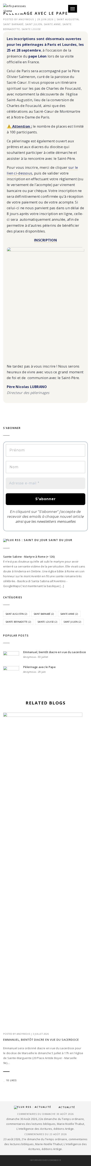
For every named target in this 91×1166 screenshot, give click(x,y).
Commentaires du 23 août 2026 (45, 1134)
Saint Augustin (68, 19)
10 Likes (11, 1080)
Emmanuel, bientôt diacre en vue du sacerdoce (54, 652)
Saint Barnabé (13, 24)
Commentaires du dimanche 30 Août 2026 (45, 1114)
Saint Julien (33, 24)
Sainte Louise (31, 29)
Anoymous (26, 19)
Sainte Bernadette (18, 621)
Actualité (67, 1107)
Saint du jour (60, 540)
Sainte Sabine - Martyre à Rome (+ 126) (29, 556)
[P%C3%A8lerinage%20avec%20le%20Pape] (26, 410)
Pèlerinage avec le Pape (39, 667)
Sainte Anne (52, 24)
